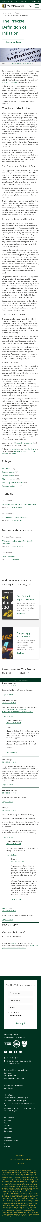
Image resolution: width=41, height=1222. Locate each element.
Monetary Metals (17, 507)
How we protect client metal (14, 1078)
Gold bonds (8, 1073)
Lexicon (7, 1146)
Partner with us (24, 1)
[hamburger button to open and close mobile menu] (37, 5)
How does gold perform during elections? (19, 504)
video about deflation (9, 82)
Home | (5, 13)
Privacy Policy (20, 1155)
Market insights (16, 63)
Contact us (8, 1131)
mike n (5, 908)
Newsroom (8, 1128)
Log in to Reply (7, 694)
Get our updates (13, 42)
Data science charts (11, 1141)
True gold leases (10, 1076)
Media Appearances (21, 451)
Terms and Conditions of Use (20, 1159)
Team (6, 1123)
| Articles (17, 13)
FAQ (5, 1143)
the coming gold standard (24, 443)
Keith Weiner (27, 63)
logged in (14, 943)
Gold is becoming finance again (15, 1100)
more (14, 454)
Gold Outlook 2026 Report (9, 1)
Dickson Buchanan (17, 520)
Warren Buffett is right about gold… (16, 1098)
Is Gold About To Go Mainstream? (16, 517)
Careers (7, 1126)
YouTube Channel (30, 449)
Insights (10, 13)
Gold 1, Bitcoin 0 (8, 556)
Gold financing (9, 1088)
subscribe (15, 449)
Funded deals (36, 1)
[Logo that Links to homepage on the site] (13, 6)
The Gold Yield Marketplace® (14, 1037)
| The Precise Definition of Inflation (15, 16)
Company (7, 1120)
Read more (21, 614)
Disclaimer (20, 1163)
